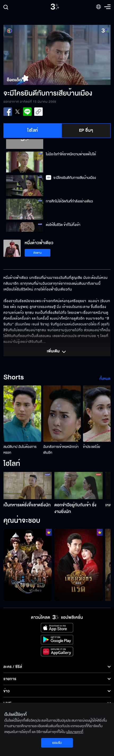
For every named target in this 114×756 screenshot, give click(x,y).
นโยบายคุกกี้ (74, 732)
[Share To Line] (27, 111)
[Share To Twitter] (17, 111)
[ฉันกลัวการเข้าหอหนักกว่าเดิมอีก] (62, 413)
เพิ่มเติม (54, 351)
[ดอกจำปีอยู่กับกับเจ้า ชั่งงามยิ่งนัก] (78, 485)
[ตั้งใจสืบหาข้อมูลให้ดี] (27, 565)
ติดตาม (37, 253)
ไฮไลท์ (32, 130)
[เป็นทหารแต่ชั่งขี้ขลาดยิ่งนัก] (27, 485)
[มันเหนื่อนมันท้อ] (78, 565)
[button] (30, 55)
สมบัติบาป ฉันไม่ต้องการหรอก (20, 449)
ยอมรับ (57, 742)
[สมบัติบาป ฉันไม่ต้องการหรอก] (22, 413)
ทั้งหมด (105, 379)
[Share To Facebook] (7, 111)
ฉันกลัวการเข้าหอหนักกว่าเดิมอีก (60, 449)
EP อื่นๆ (86, 130)
